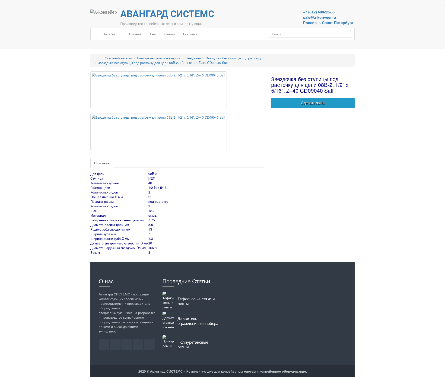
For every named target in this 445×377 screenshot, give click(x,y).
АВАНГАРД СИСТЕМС (167, 14)
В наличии (189, 34)
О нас (153, 34)
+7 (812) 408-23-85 (319, 12)
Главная (135, 34)
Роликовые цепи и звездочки (159, 58)
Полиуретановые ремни (193, 344)
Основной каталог (118, 58)
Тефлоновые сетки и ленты (196, 301)
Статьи (169, 34)
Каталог (108, 34)
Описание (101, 163)
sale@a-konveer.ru (319, 17)
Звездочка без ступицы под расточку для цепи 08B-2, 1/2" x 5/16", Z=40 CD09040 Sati (163, 62)
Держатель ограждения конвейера (198, 321)
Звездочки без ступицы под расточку (233, 58)
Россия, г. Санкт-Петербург (328, 22)
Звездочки (193, 58)
